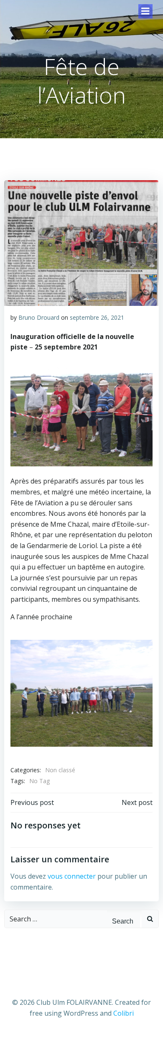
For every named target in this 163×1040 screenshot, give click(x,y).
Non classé (60, 770)
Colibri (123, 1013)
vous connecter (72, 876)
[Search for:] (56, 919)
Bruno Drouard (38, 317)
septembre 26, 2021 (97, 317)
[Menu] (145, 11)
